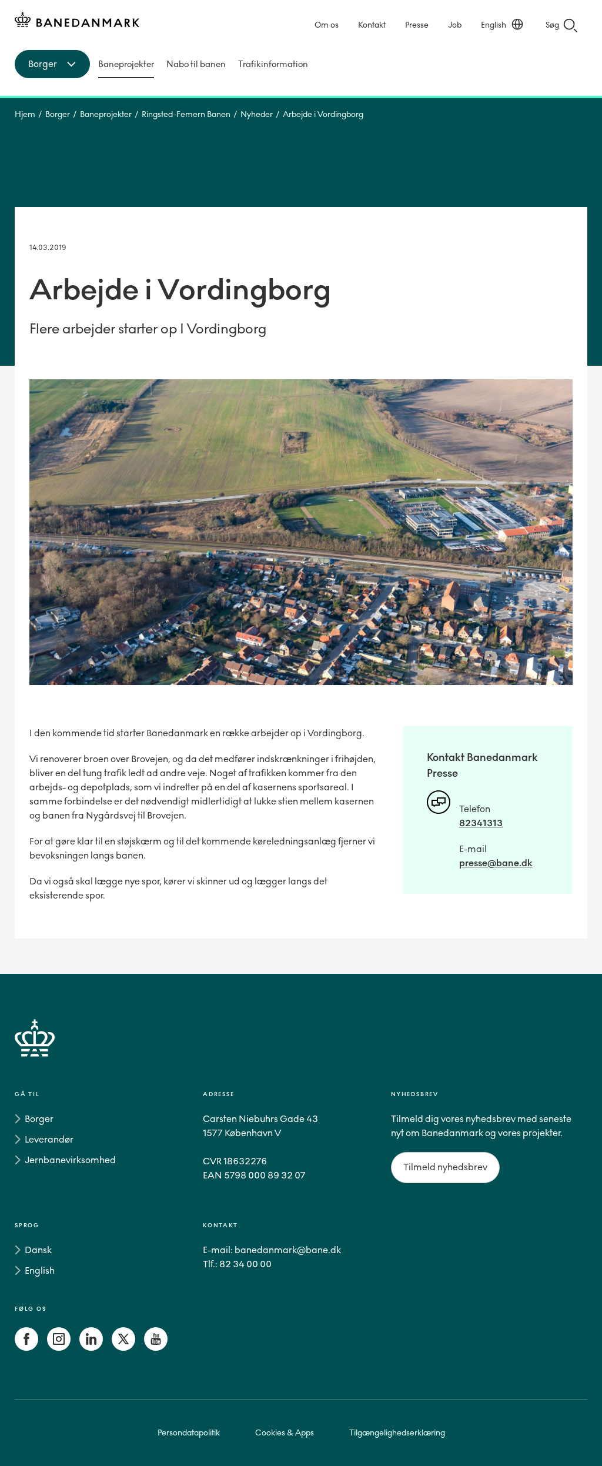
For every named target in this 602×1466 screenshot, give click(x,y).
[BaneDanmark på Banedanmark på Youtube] (156, 1347)
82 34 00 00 (245, 1264)
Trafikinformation (273, 64)
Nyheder (256, 114)
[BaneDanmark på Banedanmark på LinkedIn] (91, 1347)
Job (454, 25)
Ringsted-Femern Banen (186, 114)
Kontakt (372, 25)
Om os (327, 25)
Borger (57, 114)
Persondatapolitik (189, 1433)
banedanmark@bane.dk (288, 1249)
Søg (552, 25)
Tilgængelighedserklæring (397, 1433)
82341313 (481, 823)
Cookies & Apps (284, 1433)
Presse (417, 25)
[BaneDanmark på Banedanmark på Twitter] (123, 1347)
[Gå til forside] (301, 1052)
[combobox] (52, 64)
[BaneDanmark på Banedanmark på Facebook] (26, 1347)
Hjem (25, 114)
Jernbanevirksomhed (70, 1160)
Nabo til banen (196, 64)
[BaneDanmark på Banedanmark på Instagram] (59, 1347)
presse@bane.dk (496, 863)
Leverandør (49, 1139)
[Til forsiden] (77, 21)
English (493, 25)
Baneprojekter (126, 64)
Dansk (38, 1249)
